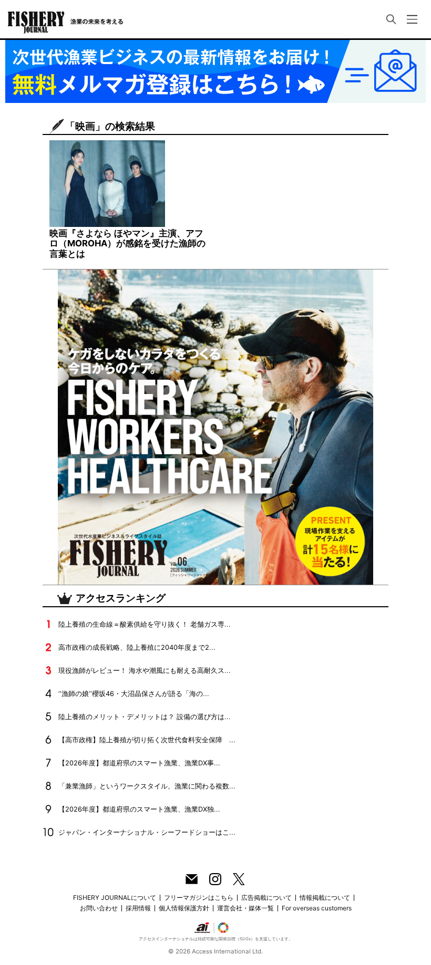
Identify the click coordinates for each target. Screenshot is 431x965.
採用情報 (138, 908)
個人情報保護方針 (184, 908)
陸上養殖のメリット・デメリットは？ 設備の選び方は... (144, 717)
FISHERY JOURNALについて (114, 897)
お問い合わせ (99, 908)
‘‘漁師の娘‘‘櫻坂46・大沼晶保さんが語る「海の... (133, 694)
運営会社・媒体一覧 (245, 908)
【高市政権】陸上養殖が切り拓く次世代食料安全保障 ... (146, 740)
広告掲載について (266, 897)
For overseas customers (317, 908)
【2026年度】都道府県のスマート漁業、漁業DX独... (139, 809)
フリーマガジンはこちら (198, 897)
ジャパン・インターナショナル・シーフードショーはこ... (146, 832)
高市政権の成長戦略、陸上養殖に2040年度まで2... (137, 647)
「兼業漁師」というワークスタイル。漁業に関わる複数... (146, 786)
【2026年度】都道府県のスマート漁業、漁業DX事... (139, 763)
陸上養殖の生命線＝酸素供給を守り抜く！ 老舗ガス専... (144, 624)
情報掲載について (325, 897)
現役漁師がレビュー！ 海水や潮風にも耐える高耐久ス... (144, 671)
